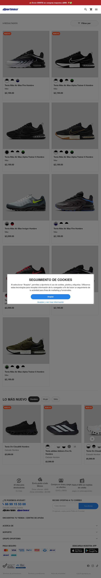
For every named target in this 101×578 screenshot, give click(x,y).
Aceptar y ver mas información (50, 302)
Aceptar (50, 296)
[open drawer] (96, 9)
